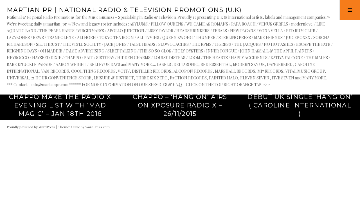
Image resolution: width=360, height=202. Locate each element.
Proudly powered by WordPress (31, 127)
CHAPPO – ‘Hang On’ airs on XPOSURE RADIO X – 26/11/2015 (180, 105)
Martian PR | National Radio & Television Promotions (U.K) (124, 10)
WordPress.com (97, 127)
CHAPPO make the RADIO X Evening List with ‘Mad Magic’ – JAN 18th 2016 (60, 105)
